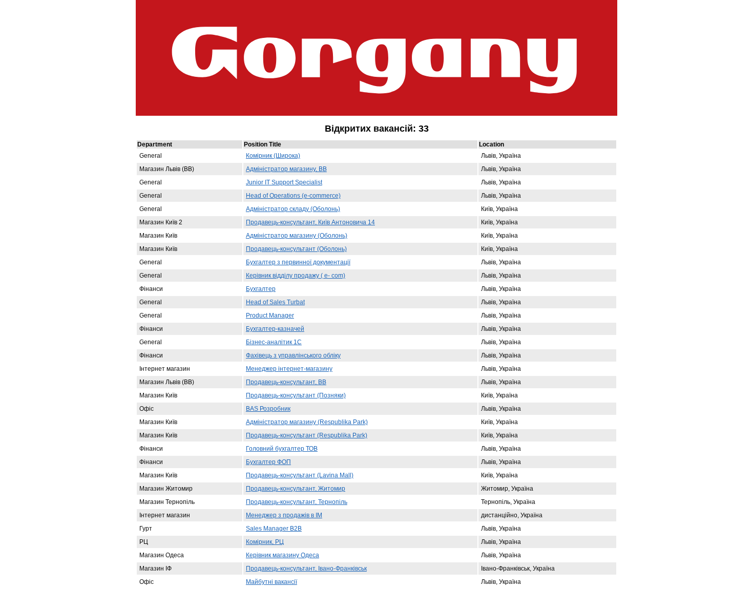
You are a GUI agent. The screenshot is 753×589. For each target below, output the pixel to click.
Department (157, 144)
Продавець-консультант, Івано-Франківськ (306, 568)
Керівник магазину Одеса (282, 555)
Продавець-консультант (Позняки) (296, 395)
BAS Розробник (268, 408)
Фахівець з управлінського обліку (293, 355)
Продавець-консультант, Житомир (295, 488)
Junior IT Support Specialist (284, 182)
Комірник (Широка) (273, 155)
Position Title (265, 144)
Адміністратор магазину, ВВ (286, 169)
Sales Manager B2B (274, 528)
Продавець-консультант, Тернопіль (296, 502)
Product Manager (270, 315)
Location (494, 144)
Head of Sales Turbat (275, 302)
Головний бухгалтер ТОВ (282, 448)
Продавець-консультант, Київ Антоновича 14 (310, 222)
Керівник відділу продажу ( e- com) (295, 275)
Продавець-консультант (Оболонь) (296, 249)
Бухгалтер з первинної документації (298, 262)
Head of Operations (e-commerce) (293, 195)
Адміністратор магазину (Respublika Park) (307, 422)
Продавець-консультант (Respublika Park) (306, 435)
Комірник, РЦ (265, 541)
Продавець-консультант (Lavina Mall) (299, 475)
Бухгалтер (261, 288)
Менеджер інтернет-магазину (289, 368)
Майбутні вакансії (271, 581)
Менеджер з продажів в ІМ (284, 515)
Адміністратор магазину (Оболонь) (296, 235)
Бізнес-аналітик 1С (274, 342)
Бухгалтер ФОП (268, 462)
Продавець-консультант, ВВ (286, 382)
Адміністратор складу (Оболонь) (293, 209)
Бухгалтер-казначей (275, 328)
